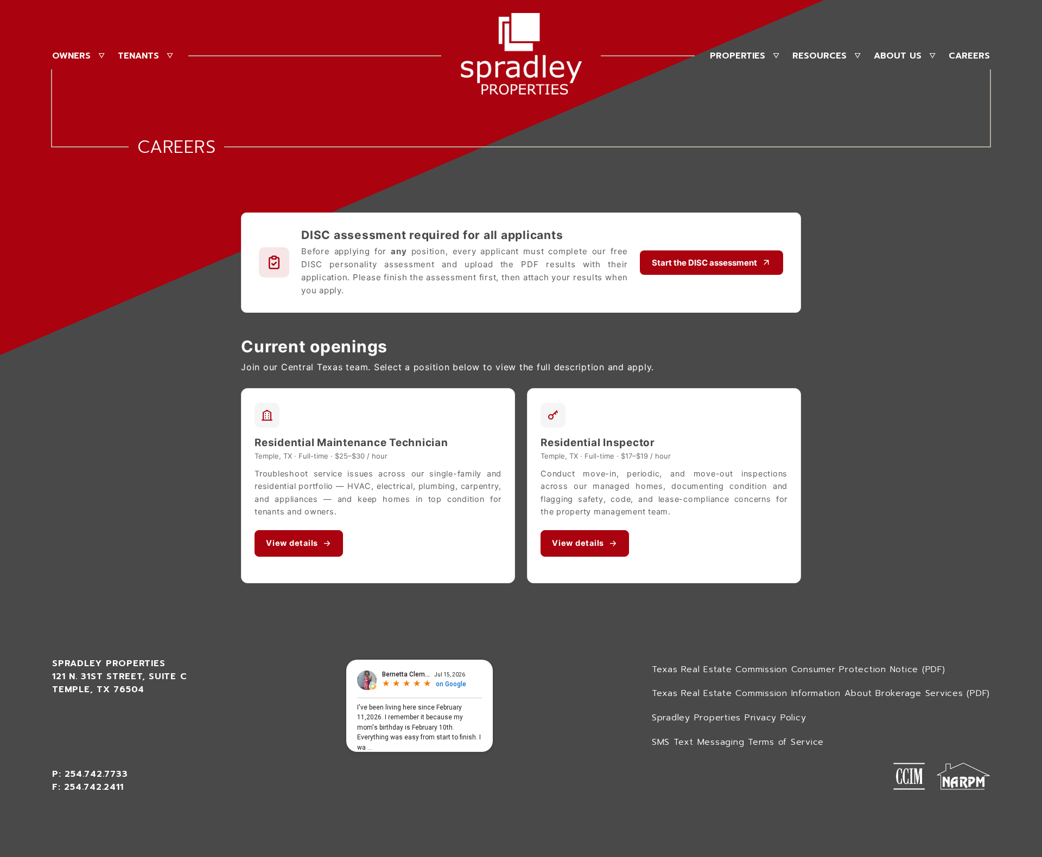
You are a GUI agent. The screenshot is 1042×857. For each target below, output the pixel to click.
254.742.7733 (96, 774)
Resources (819, 55)
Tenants (138, 55)
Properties (737, 55)
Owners (71, 55)
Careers (969, 55)
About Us (898, 55)
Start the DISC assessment (704, 262)
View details (292, 543)
